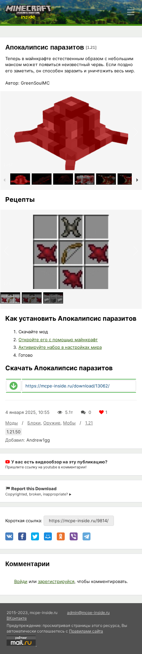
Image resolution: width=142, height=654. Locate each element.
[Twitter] (35, 536)
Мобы (69, 422)
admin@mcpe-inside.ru (88, 612)
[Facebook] (22, 536)
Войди (20, 581)
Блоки (34, 422)
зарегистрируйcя (56, 581)
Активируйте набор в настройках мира (60, 347)
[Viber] (74, 536)
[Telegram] (86, 536)
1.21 (89, 422)
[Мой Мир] (48, 536)
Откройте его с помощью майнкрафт (58, 339)
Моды (11, 422)
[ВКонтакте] (9, 536)
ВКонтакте (17, 618)
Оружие (51, 422)
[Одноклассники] (61, 536)
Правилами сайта (86, 631)
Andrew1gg (38, 440)
